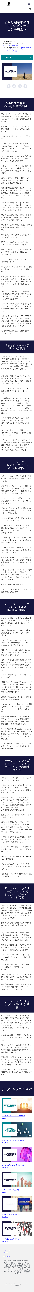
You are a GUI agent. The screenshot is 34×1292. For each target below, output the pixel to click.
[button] (29, 4)
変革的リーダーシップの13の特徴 (13, 1116)
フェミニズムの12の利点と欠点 (13, 1165)
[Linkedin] (25, 86)
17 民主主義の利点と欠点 (10, 1190)
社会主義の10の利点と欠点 (11, 1239)
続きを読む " (5, 1118)
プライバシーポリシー (6, 1251)
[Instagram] (20, 86)
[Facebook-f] (9, 86)
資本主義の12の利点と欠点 (11, 1214)
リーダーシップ (7, 45)
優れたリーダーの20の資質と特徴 (14, 1140)
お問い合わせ (6, 1256)
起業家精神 (15, 45)
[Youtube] (14, 86)
